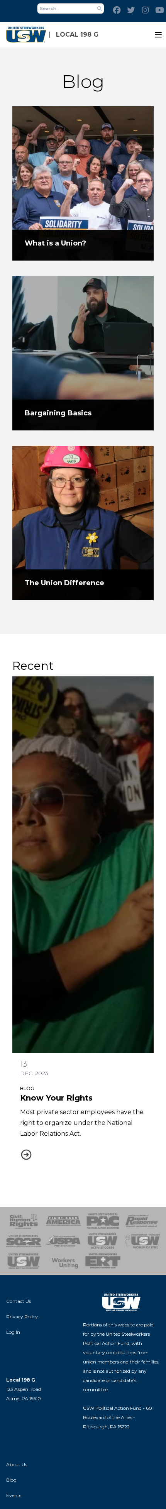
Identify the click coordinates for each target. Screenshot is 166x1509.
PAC (102, 1221)
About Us (16, 1464)
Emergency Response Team (102, 1261)
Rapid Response (142, 1221)
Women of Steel (142, 1241)
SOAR (23, 1241)
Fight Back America (63, 1221)
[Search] (99, 8)
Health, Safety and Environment (23, 1261)
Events (13, 1495)
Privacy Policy (22, 1316)
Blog (27, 1088)
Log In (13, 1332)
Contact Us (18, 1301)
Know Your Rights (56, 1098)
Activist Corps (102, 1241)
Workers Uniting (63, 1261)
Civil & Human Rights (23, 1221)
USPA (63, 1241)
